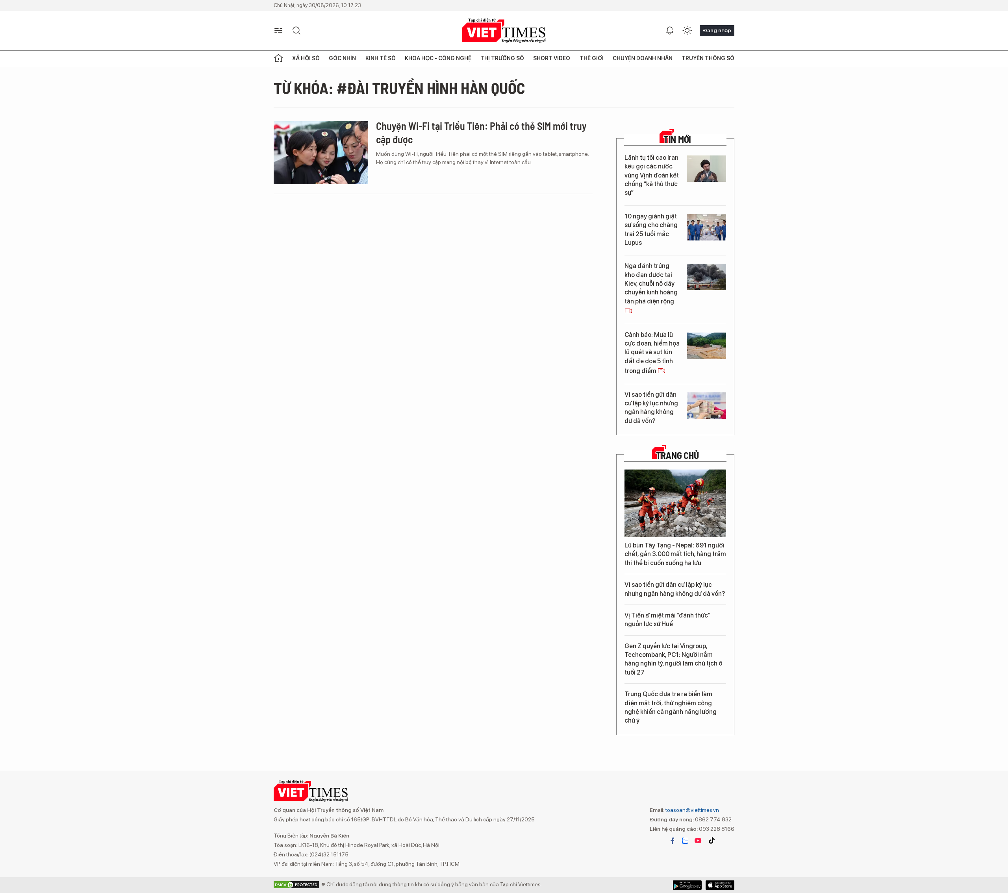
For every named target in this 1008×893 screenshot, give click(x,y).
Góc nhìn (342, 58)
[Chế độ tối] (687, 30)
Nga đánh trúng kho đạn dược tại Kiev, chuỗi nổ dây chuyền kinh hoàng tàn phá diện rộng (651, 283)
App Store (687, 885)
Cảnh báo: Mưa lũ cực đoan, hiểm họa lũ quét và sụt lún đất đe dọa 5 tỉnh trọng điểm (652, 353)
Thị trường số (502, 58)
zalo (685, 841)
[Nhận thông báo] (669, 30)
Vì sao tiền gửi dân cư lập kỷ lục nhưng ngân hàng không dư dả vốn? (651, 408)
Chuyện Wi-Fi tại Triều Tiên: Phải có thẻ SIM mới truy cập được (481, 132)
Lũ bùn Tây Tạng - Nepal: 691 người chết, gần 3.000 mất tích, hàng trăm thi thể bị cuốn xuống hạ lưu (675, 554)
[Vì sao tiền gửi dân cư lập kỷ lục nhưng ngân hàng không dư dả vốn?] (706, 405)
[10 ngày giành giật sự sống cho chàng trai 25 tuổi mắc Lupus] (706, 227)
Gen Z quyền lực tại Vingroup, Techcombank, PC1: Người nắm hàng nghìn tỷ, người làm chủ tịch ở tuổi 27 (673, 659)
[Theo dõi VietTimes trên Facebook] (672, 841)
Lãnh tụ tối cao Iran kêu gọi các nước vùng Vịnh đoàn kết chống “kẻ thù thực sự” (651, 175)
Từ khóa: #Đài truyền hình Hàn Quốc (399, 87)
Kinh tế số (380, 58)
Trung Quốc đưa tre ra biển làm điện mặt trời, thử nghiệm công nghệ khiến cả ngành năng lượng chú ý (670, 707)
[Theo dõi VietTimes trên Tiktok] (711, 840)
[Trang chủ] (278, 58)
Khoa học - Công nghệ (438, 58)
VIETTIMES (504, 30)
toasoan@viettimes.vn (691, 810)
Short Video (551, 58)
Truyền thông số (708, 58)
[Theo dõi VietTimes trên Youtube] (698, 840)
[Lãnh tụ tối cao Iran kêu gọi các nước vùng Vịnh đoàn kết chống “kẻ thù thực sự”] (706, 168)
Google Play (720, 885)
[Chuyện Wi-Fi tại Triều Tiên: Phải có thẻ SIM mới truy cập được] (321, 152)
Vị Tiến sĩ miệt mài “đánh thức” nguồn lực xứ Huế (667, 620)
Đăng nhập (717, 30)
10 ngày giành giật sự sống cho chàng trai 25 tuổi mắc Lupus (651, 229)
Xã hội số (306, 58)
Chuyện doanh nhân (643, 58)
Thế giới (592, 58)
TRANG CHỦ (677, 455)
